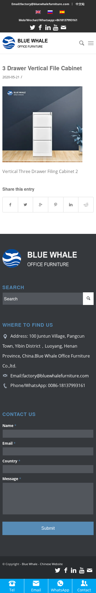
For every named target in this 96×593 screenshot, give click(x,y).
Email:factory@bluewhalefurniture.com (40, 4)
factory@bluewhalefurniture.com (55, 376)
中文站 (80, 4)
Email (8, 443)
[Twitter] (33, 27)
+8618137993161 (66, 20)
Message (11, 478)
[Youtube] (56, 27)
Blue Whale (29, 564)
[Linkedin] (48, 27)
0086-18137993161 (66, 385)
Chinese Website (51, 564)
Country (11, 460)
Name (9, 425)
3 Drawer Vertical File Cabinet (42, 68)
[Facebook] (40, 27)
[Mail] (63, 27)
